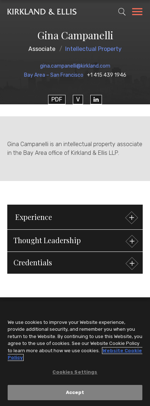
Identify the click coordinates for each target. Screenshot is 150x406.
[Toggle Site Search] (122, 11)
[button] (75, 241)
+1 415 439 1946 (106, 75)
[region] (75, 353)
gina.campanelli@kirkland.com (75, 66)
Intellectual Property (93, 48)
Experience (33, 217)
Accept (75, 392)
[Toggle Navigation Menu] (137, 12)
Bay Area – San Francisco (53, 75)
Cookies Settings (74, 372)
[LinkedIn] (96, 99)
